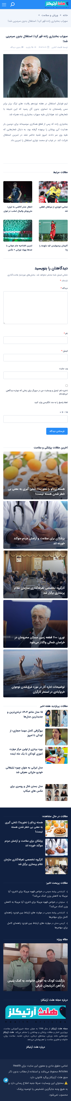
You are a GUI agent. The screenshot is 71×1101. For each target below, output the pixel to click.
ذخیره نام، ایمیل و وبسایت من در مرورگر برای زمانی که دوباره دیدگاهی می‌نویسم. (37, 392)
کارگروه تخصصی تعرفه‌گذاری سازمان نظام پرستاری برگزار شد (23, 862)
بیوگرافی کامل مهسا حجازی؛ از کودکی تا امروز (26, 733)
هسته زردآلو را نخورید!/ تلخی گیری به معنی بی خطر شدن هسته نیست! (24, 827)
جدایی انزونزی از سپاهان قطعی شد (53, 209)
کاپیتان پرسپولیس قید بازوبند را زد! (53, 248)
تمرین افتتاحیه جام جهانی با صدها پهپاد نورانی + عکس (19, 248)
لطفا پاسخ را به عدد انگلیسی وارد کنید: (51, 402)
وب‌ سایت (63, 368)
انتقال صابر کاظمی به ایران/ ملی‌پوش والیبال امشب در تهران (17, 209)
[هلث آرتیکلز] (56, 4)
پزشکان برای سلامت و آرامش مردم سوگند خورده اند (24, 843)
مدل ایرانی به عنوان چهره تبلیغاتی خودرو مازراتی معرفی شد (24, 770)
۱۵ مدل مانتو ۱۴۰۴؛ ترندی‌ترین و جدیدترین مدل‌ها (25, 714)
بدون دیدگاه (15, 47)
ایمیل (64, 351)
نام (66, 333)
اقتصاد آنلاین (57, 47)
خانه (65, 15)
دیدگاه (64, 288)
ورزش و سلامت (49, 15)
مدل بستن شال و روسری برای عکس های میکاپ (26, 788)
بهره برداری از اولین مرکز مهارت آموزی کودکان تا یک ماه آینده (26, 751)
